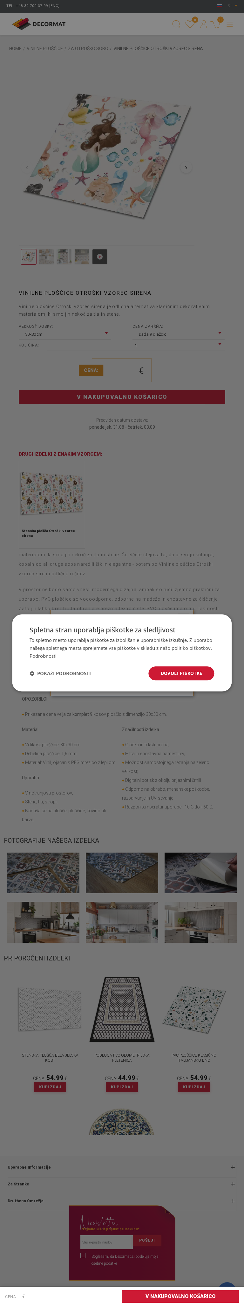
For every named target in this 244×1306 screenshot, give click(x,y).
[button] (60, 673)
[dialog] (122, 652)
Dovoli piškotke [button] (181, 673)
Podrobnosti (43, 656)
